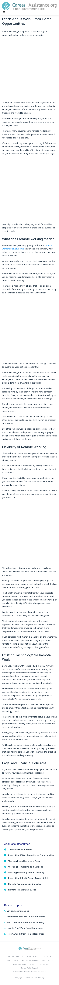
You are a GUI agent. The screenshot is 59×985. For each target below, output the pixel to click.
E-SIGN (32, 964)
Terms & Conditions (15, 956)
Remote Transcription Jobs (22, 890)
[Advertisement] (29, 71)
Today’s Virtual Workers (20, 849)
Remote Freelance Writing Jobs (24, 884)
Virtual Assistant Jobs (18, 911)
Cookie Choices (12, 960)
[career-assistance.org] (29, 948)
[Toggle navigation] (3, 12)
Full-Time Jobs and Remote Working (25, 922)
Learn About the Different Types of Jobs (29, 878)
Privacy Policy (32, 956)
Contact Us (43, 964)
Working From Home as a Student (25, 867)
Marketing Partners (19, 964)
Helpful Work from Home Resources (25, 934)
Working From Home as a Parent (24, 861)
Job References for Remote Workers (26, 916)
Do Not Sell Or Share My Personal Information (29, 972)
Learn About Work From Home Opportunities (31, 855)
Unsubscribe (46, 956)
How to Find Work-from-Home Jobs (25, 928)
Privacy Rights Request (29, 968)
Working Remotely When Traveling (26, 872)
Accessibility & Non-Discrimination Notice (37, 960)
